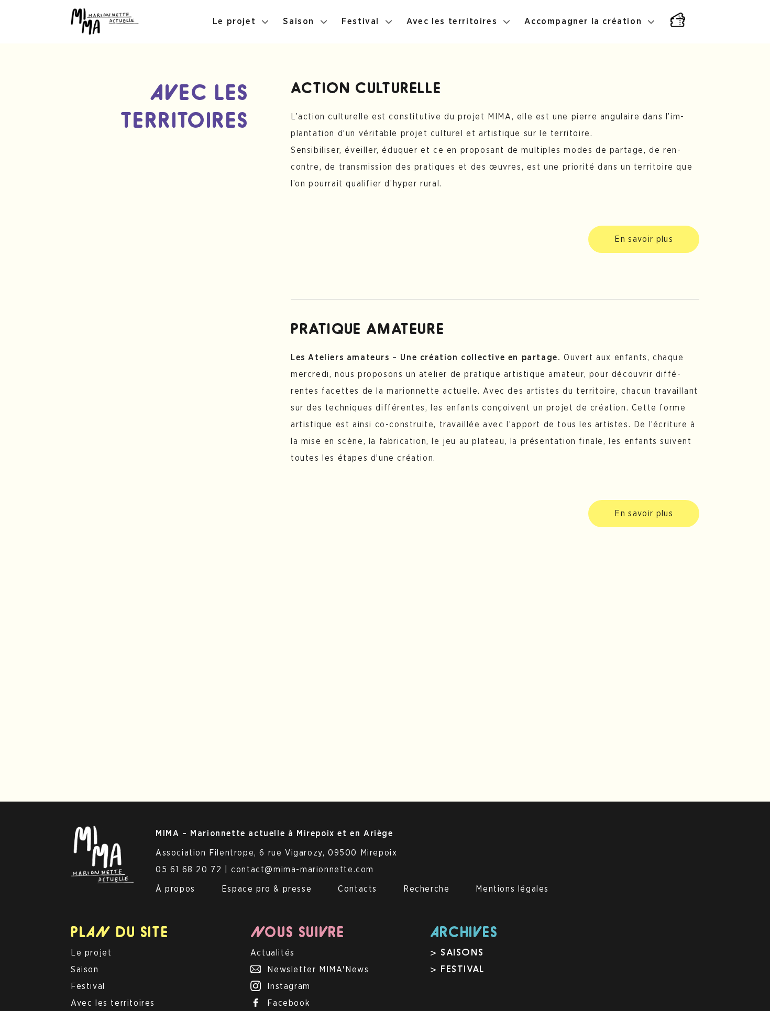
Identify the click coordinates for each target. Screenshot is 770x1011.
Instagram (288, 986)
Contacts (357, 889)
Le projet (234, 21)
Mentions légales (512, 889)
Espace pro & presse (267, 889)
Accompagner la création (583, 21)
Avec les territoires (451, 21)
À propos (175, 889)
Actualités (272, 953)
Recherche (426, 889)
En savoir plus (643, 239)
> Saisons (456, 953)
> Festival (457, 970)
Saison (298, 21)
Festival (360, 21)
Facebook (288, 1003)
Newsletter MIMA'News (318, 969)
